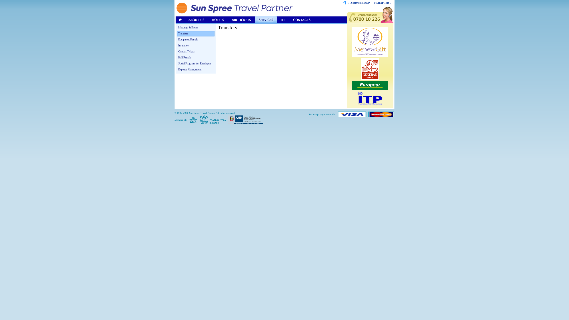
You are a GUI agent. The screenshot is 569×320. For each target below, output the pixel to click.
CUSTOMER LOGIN (359, 3)
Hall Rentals (184, 57)
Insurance (183, 45)
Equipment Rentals (188, 39)
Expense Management (189, 69)
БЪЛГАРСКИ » (382, 3)
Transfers (183, 33)
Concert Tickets (186, 51)
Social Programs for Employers (194, 63)
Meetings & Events (188, 27)
